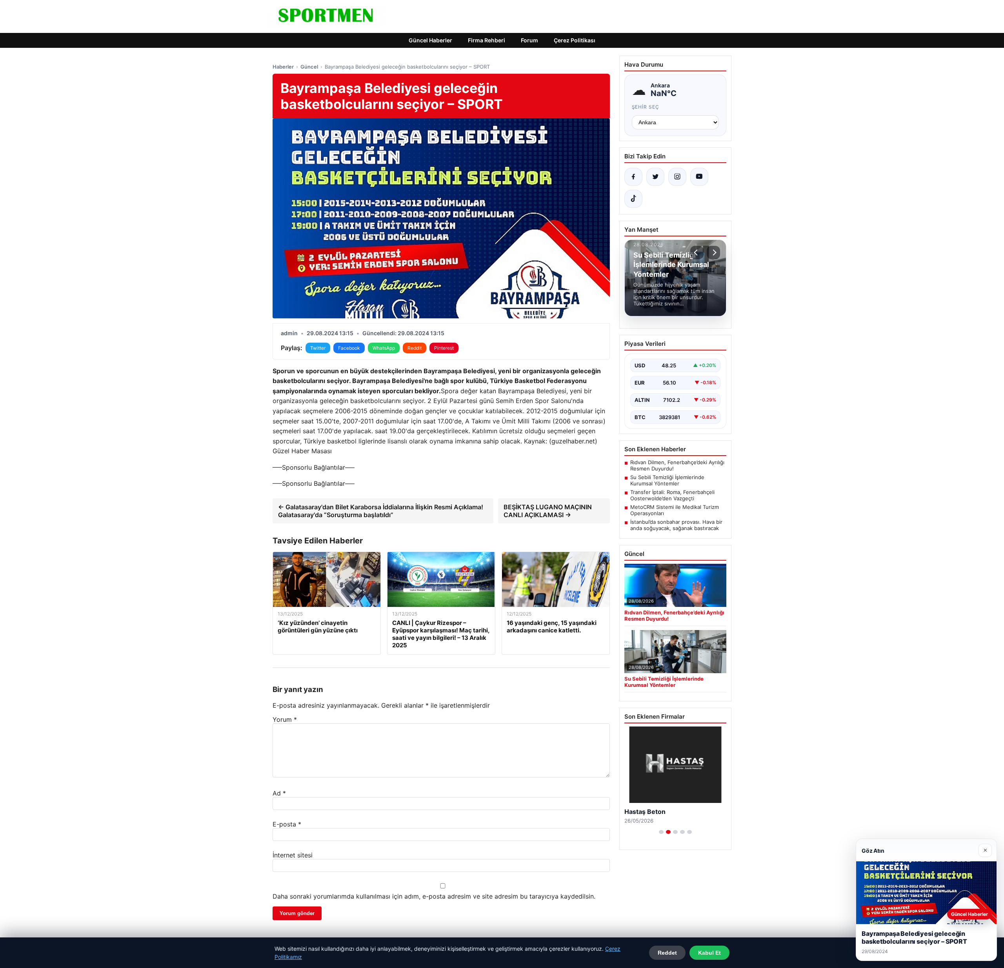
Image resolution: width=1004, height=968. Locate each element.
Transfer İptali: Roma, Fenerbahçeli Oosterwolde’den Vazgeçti (672, 495)
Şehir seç (646, 107)
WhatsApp (384, 348)
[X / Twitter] (655, 177)
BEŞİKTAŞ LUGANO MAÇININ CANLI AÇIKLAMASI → (548, 511)
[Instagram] (677, 177)
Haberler (283, 67)
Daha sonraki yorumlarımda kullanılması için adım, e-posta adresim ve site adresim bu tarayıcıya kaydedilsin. (434, 896)
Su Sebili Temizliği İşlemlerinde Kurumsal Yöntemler (667, 480)
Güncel (309, 67)
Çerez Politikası (574, 40)
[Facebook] (633, 177)
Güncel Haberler (430, 40)
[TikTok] (633, 199)
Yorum (285, 719)
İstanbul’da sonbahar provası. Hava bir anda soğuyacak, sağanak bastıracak (676, 525)
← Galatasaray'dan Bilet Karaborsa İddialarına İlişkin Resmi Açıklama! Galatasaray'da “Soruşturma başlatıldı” (380, 511)
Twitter (318, 348)
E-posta (287, 824)
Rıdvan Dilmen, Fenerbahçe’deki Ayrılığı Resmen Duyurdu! (677, 465)
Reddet (667, 953)
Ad (279, 793)
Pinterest (444, 348)
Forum (529, 40)
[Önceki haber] (697, 252)
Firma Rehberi (486, 40)
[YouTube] (699, 177)
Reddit (414, 348)
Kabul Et (709, 953)
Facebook (349, 348)
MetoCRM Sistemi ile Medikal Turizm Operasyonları (674, 510)
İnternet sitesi (293, 855)
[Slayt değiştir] (661, 832)
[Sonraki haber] (713, 252)
